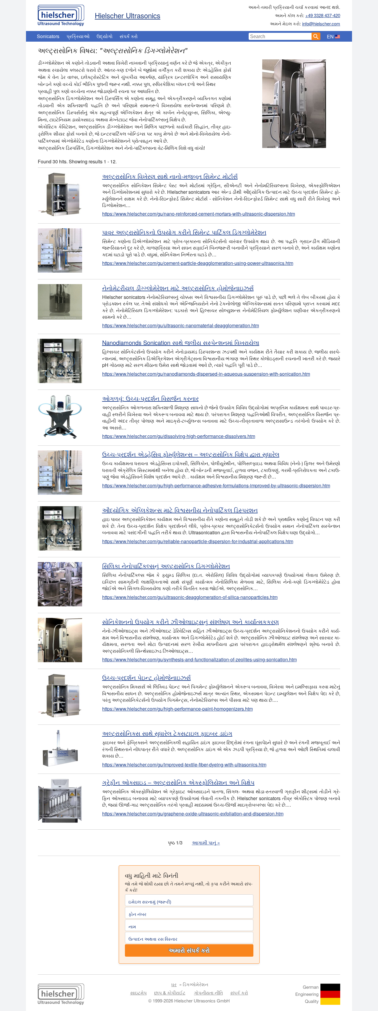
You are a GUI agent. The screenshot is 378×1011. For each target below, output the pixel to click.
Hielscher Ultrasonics (127, 15)
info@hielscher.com (321, 23)
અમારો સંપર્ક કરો (189, 950)
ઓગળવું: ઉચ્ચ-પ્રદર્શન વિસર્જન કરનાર (150, 398)
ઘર (174, 984)
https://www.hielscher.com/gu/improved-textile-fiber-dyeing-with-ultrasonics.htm (184, 764)
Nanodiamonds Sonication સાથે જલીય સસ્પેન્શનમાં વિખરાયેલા (180, 342)
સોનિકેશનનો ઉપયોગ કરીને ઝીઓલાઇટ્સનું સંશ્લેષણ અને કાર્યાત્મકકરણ (190, 621)
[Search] (316, 36)
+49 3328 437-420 (322, 15)
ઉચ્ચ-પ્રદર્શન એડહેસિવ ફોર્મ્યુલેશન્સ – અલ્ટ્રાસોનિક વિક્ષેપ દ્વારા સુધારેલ (190, 454)
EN (330, 36)
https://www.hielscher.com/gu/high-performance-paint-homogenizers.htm (177, 708)
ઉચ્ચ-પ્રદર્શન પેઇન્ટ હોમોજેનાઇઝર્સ (146, 677)
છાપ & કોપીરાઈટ (169, 992)
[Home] (61, 14)
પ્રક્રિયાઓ (77, 36)
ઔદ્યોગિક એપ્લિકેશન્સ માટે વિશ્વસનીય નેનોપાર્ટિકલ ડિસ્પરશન (180, 510)
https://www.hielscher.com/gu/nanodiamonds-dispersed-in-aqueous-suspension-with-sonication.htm (206, 373)
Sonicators (48, 36)
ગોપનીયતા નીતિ (208, 992)
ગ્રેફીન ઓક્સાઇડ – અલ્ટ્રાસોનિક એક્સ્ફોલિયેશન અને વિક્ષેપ (178, 782)
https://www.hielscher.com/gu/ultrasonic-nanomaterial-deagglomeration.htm (180, 325)
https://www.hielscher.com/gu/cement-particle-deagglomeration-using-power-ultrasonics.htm (197, 263)
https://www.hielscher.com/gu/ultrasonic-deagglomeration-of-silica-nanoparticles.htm (190, 597)
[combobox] (280, 36)
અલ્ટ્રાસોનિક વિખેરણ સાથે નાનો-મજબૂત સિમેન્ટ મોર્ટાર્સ (170, 176)
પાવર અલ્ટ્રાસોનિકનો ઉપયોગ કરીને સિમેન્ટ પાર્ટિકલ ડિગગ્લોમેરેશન (184, 232)
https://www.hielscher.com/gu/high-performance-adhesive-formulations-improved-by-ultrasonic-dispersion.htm (216, 485)
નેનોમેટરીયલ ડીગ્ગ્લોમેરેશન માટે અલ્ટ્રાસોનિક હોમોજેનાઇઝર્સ (178, 288)
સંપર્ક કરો (129, 36)
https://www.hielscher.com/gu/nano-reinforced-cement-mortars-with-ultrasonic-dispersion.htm (198, 213)
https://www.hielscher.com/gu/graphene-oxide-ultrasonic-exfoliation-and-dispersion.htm (193, 813)
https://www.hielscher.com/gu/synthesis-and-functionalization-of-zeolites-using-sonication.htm (199, 659)
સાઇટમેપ (138, 992)
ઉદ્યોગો (105, 36)
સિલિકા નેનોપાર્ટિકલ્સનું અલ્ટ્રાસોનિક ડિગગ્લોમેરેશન (166, 565)
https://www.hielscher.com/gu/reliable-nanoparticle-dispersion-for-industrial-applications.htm (197, 541)
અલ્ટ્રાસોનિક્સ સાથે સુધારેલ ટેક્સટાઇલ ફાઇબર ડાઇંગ (167, 733)
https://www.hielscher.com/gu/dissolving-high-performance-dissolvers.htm (178, 436)
